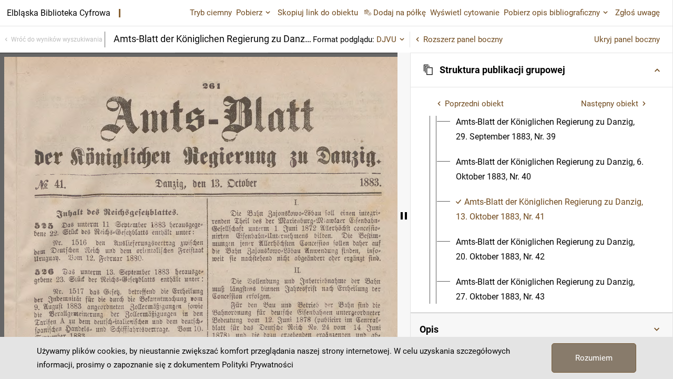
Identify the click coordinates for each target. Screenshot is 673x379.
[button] (541, 70)
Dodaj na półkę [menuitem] (399, 12)
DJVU (386, 39)
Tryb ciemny (211, 12)
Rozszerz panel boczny (463, 39)
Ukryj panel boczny (627, 39)
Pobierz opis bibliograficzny (552, 12)
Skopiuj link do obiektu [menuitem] (318, 12)
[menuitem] (551, 129)
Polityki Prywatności (257, 365)
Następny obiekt (609, 103)
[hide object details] (403, 216)
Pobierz (249, 12)
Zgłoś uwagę (637, 12)
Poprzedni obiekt (474, 103)
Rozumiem (594, 358)
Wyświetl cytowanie (464, 12)
